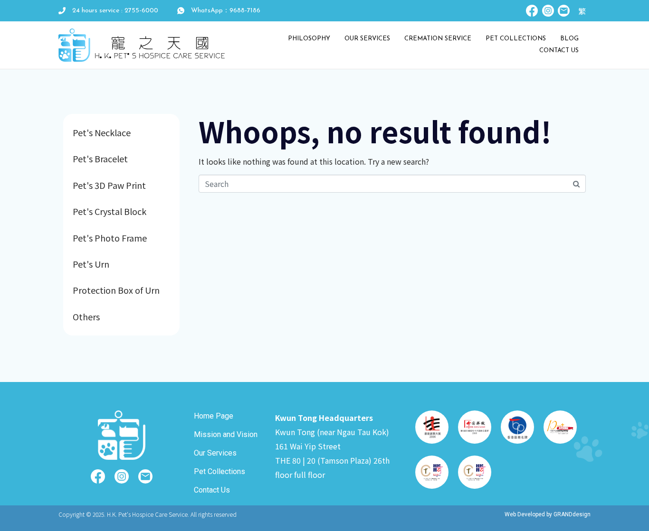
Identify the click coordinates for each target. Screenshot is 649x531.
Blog (569, 39)
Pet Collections (516, 39)
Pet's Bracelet (100, 158)
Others (86, 316)
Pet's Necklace (102, 132)
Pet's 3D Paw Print (109, 185)
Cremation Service (437, 39)
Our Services (367, 39)
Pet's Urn (91, 264)
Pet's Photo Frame (110, 238)
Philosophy (309, 39)
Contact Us (559, 50)
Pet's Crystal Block (109, 211)
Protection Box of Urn (116, 290)
